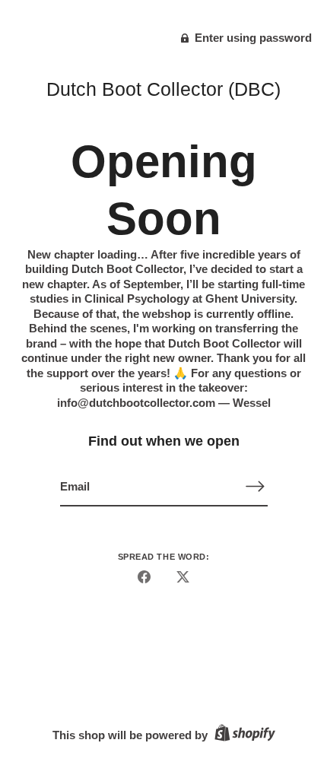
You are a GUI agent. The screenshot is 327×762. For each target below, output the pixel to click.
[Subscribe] (255, 486)
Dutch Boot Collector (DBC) (163, 89)
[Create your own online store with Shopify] (243, 735)
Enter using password (252, 37)
